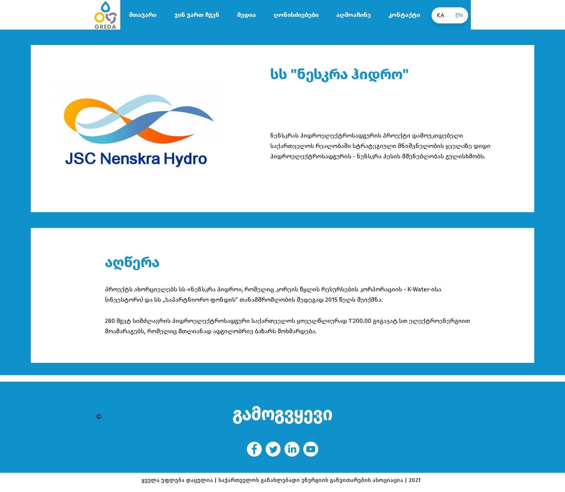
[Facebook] (254, 449)
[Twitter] (273, 449)
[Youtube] (310, 449)
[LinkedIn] (291, 449)
